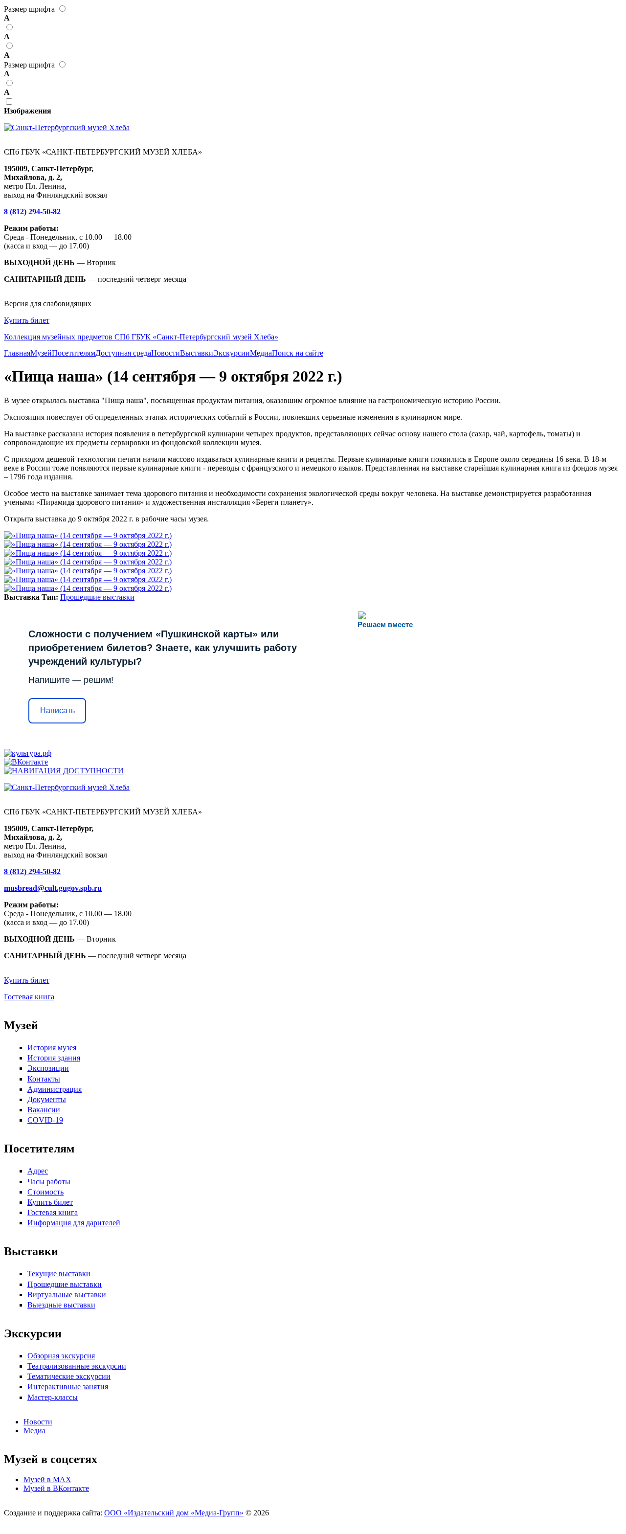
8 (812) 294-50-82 (32, 211)
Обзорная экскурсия (61, 1356)
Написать (57, 710)
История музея (51, 1047)
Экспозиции (48, 1068)
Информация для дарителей (73, 1222)
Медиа (261, 353)
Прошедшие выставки (97, 597)
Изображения (27, 111)
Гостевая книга (29, 997)
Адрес (37, 1171)
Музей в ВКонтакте (56, 1488)
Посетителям (73, 353)
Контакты (43, 1079)
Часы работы (48, 1181)
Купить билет (26, 320)
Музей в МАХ (47, 1479)
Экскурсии (231, 353)
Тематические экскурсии (69, 1376)
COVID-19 (45, 1120)
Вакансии (43, 1109)
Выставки (196, 353)
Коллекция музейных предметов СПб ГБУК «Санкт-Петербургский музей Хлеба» (141, 337)
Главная (17, 353)
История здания (53, 1058)
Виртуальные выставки (66, 1294)
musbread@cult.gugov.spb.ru (53, 888)
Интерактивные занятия (67, 1386)
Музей (41, 353)
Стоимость (45, 1192)
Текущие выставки (58, 1273)
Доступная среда (123, 353)
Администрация (54, 1089)
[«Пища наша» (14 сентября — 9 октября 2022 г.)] (88, 535)
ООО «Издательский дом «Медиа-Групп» (174, 1513)
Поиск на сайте (297, 353)
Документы (46, 1099)
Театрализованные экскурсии (76, 1366)
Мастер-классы (52, 1397)
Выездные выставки (61, 1305)
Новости (165, 353)
